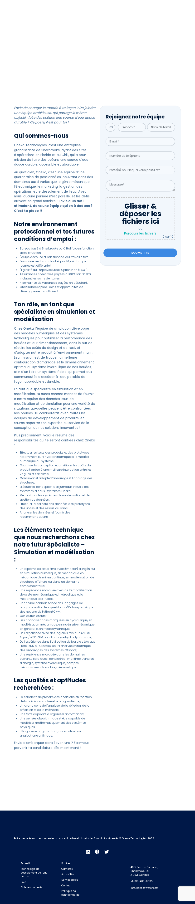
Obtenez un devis (31, 887)
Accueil (25, 863)
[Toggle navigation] (176, 16)
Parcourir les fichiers (140, 233)
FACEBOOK (160, 5)
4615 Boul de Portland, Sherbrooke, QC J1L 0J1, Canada (144, 871)
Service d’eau (69, 880)
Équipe (65, 863)
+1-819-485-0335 (142, 881)
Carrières (67, 869)
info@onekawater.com (145, 888)
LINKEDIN (145, 5)
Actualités (67, 874)
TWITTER (177, 5)
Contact (66, 885)
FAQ (23, 882)
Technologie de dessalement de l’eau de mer (34, 872)
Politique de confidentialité (70, 893)
